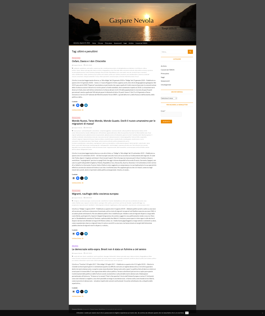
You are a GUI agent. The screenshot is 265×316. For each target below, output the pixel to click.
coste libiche (104, 201)
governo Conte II (127, 135)
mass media (123, 72)
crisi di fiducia (138, 68)
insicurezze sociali (103, 137)
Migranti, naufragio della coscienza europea (95, 193)
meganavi (80, 139)
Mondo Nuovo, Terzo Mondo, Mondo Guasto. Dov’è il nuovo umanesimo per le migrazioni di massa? (113, 122)
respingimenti (98, 143)
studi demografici (95, 145)
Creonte (110, 201)
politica (110, 203)
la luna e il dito (136, 137)
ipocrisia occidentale (131, 201)
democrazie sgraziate (87, 70)
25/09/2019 (88, 127)
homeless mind (137, 135)
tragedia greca (114, 205)
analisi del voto (78, 256)
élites (121, 70)
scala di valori (142, 143)
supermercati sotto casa (125, 145)
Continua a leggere (79, 110)
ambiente (76, 68)
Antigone (76, 201)
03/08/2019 (88, 198)
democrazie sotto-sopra (123, 256)
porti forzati (123, 203)
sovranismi (80, 76)
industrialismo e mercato (91, 137)
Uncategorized (166, 85)
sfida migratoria (100, 205)
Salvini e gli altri (133, 143)
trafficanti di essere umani (99, 147)
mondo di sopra (136, 72)
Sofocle (107, 205)
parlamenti (126, 258)
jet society (140, 201)
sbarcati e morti (83, 205)
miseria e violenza (99, 139)
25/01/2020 (88, 65)
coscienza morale (116, 131)
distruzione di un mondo (83, 133)
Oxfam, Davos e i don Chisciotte (89, 61)
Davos (78, 70)
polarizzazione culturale (106, 141)
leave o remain (112, 258)
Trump (97, 76)
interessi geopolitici (125, 137)
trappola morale (111, 147)
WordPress (102, 309)
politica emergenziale (119, 141)
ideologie (97, 72)
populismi (123, 74)
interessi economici (114, 137)
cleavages (106, 256)
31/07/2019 (88, 253)
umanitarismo (132, 205)
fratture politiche (96, 258)
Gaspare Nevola (77, 65)
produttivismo (82, 143)
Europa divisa (125, 133)
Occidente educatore (85, 141)
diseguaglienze (144, 256)
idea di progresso (146, 135)
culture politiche (126, 131)
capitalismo (83, 68)
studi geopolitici (104, 145)
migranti (86, 203)
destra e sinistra (97, 70)
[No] (262, 313)
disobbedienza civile (119, 201)
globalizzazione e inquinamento (95, 135)
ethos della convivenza (141, 70)
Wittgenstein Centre (86, 149)
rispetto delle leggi (137, 203)
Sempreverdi (118, 43)
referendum (82, 260)
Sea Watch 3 (92, 205)
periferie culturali (135, 258)
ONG (106, 203)
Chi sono (100, 43)
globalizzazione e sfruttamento (113, 135)
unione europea (114, 76)
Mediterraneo (80, 203)
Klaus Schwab (104, 72)
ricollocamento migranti (122, 143)
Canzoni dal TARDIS (141, 43)
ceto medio (90, 68)
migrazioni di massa (88, 139)
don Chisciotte (115, 70)
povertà (140, 74)
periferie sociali (92, 74)
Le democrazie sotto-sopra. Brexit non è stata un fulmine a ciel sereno (109, 249)
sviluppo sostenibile (89, 76)
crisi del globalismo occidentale (125, 68)
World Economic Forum (132, 76)
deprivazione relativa (137, 131)
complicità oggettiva (105, 131)
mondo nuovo (136, 139)
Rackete (129, 203)
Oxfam (86, 74)
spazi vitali (79, 145)
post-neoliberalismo (132, 74)
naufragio (101, 203)
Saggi (125, 43)
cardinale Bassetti (87, 131)
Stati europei (86, 145)
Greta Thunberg (90, 72)
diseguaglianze (106, 70)
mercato (129, 72)
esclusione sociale (86, 258)
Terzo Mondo (136, 145)
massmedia (120, 258)
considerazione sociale (109, 68)
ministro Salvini (93, 203)
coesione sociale (97, 68)
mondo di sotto (118, 139)
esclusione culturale (128, 70)
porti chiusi (116, 203)
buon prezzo (77, 131)
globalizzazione (80, 72)
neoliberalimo (79, 74)
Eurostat (131, 133)
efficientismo (102, 133)
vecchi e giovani (118, 260)
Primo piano (108, 43)
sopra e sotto (90, 260)
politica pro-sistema (114, 74)
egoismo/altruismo (112, 133)
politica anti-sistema (102, 74)
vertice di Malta (140, 147)
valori (147, 205)
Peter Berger (94, 141)
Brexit (84, 256)
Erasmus (78, 258)
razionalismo (89, 143)
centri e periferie (98, 256)
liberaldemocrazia (114, 72)
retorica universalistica (108, 143)
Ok (187, 313)
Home (94, 43)
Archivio (131, 43)
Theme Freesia (94, 309)
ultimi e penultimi (104, 76)
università (122, 76)
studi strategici (114, 145)
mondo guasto (127, 139)
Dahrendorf (112, 256)
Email (163, 111)
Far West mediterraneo (141, 133)
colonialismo (95, 131)
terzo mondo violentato (85, 147)
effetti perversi (94, 133)
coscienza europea (85, 201)
